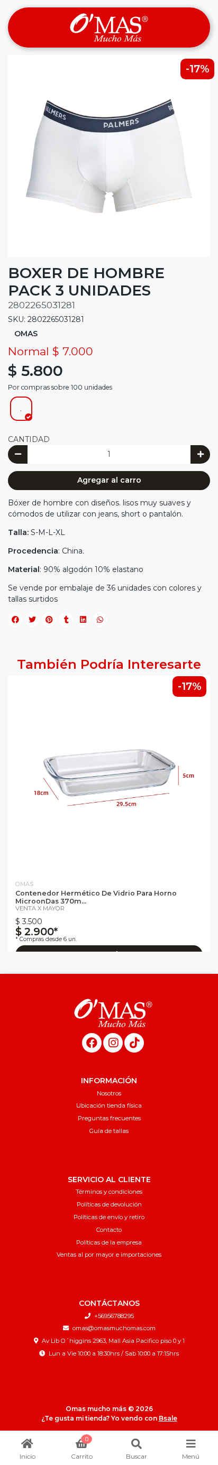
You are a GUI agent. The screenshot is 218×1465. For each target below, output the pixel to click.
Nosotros (109, 1093)
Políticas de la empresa (109, 1242)
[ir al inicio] (113, 1013)
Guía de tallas (109, 1131)
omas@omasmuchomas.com (114, 1328)
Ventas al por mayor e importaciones (109, 1254)
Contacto (109, 1229)
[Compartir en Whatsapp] (100, 619)
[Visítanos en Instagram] (113, 1043)
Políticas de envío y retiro (109, 1217)
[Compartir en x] (32, 619)
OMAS (26, 333)
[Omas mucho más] (109, 28)
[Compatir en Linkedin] (83, 619)
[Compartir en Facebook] (15, 619)
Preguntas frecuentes (109, 1118)
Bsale (168, 1418)
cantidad (29, 439)
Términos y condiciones (109, 1191)
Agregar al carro (109, 480)
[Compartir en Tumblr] (66, 619)
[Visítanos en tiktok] (134, 1043)
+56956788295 (114, 1316)
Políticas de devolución (109, 1204)
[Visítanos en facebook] (92, 1043)
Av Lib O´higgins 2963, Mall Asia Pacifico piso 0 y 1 (113, 1340)
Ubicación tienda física (109, 1105)
